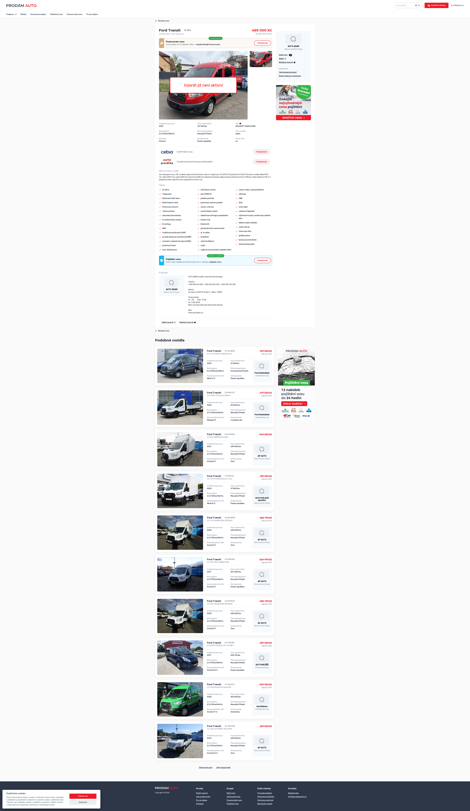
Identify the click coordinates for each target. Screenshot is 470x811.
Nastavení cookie (264, 804)
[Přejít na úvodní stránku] (21, 5)
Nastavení (83, 802)
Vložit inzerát (202, 793)
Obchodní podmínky (265, 797)
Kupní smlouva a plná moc (290, 76)
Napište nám (293, 793)
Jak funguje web (223, 768)
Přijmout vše (83, 796)
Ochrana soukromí (265, 800)
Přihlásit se (458, 5)
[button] (187, 322)
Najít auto (231, 793)
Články (23, 14)
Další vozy (283, 55)
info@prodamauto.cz (297, 797)
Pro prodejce (92, 14)
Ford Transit (214, 351)
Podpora (10, 14)
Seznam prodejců (38, 14)
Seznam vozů (163, 21)
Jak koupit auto (205, 768)
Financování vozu (74, 14)
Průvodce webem (264, 793)
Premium (200, 804)
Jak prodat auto (203, 797)
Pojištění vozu (56, 14)
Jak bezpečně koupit (288, 72)
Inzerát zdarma (438, 5)
